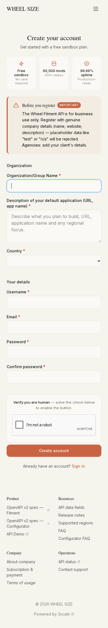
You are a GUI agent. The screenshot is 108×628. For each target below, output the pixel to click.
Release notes (71, 515)
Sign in (78, 466)
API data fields (71, 507)
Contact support (73, 569)
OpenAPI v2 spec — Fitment (25, 510)
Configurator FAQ (74, 538)
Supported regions (75, 523)
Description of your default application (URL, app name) (50, 203)
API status (67, 561)
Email (13, 316)
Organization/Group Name (34, 175)
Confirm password (26, 366)
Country (16, 250)
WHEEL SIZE (23, 8)
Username (18, 291)
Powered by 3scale (52, 614)
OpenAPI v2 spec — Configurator (25, 523)
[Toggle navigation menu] (95, 8)
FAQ (62, 530)
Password (18, 341)
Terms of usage (21, 582)
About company (21, 561)
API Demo (15, 534)
